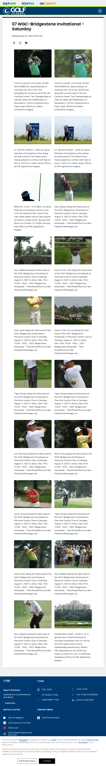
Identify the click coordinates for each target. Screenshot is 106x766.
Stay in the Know (11, 690)
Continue (47, 761)
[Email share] (26, 43)
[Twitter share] (20, 43)
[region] (53, 751)
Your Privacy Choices (27, 761)
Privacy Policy (93, 740)
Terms (53, 740)
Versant (23, 740)
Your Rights (83, 742)
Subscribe (10, 703)
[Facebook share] (14, 43)
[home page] (14, 10)
